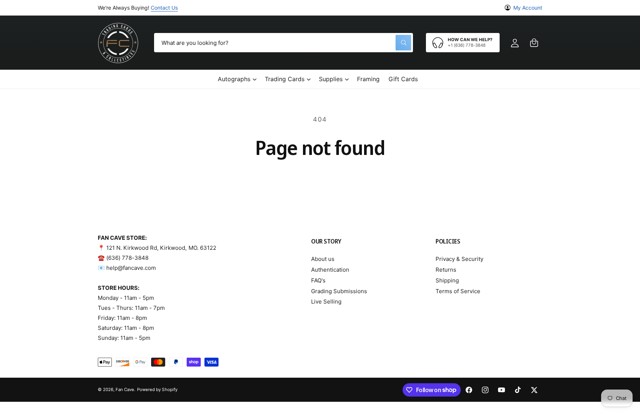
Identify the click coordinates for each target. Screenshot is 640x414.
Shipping (447, 280)
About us (322, 258)
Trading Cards (284, 79)
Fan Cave (125, 389)
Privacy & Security (459, 258)
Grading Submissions (339, 291)
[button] (534, 42)
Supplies (331, 79)
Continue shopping (320, 179)
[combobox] (283, 42)
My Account (527, 7)
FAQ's (318, 280)
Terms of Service (458, 291)
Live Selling (326, 301)
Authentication (330, 269)
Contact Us (164, 7)
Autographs (234, 79)
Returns (446, 269)
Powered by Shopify (157, 389)
